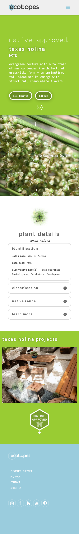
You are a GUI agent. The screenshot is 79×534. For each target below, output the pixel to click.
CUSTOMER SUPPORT (21, 471)
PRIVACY (15, 476)
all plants (20, 95)
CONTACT (15, 482)
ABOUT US (16, 488)
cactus (43, 95)
